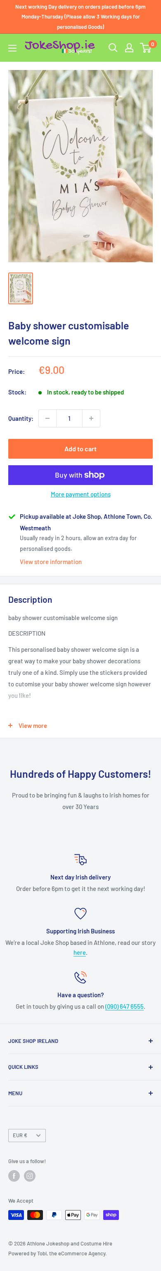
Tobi (42, 1253)
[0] (146, 48)
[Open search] (113, 47)
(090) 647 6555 (124, 1006)
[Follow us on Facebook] (14, 1176)
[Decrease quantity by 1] (47, 418)
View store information (51, 561)
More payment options (81, 494)
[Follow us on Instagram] (30, 1176)
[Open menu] (12, 48)
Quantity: (20, 418)
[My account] (129, 47)
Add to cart (80, 448)
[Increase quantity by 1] (91, 418)
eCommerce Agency (81, 1253)
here (79, 952)
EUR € (20, 1135)
